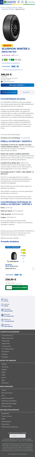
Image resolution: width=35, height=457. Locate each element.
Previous (1, 268)
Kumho (4, 377)
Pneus (3, 419)
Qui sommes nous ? (7, 335)
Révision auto (5, 424)
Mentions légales (26, 439)
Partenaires (5, 357)
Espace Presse (6, 343)
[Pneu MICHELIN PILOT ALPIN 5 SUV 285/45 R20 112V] (14, 255)
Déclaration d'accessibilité (9, 401)
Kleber (3, 375)
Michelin (4, 364)
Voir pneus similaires (16, 85)
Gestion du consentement (25, 441)
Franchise (4, 354)
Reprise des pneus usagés (9, 403)
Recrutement (5, 351)
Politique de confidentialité (9, 441)
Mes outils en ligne (7, 393)
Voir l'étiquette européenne (11, 63)
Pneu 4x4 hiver (6, 66)
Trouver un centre (7, 416)
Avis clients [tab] (26, 92)
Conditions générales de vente (12, 439)
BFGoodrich (5, 383)
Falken (3, 372)
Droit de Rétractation (8, 349)
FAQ (3, 395)
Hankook (4, 369)
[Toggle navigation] (1, 2)
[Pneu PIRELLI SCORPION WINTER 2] (11, 27)
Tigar (3, 380)
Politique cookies (6, 406)
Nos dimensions (6, 421)
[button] (23, 258)
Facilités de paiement (8, 398)
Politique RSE (5, 341)
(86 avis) (16, 55)
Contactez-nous (6, 346)
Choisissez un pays (17, 436)
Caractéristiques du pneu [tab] (9, 92)
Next (33, 268)
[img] (23, 258)
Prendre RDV (5, 413)
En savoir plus (25, 138)
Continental (5, 367)
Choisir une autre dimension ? (13, 70)
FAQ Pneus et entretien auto (10, 427)
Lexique (4, 390)
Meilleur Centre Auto (7, 338)
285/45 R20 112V (9, 52)
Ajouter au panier (19, 287)
